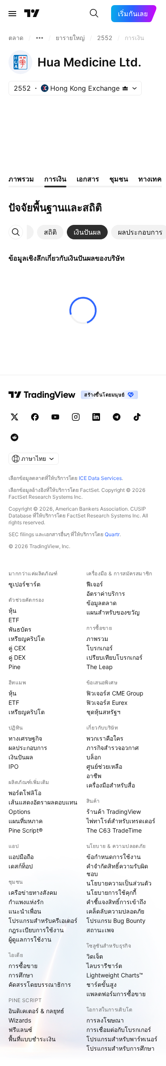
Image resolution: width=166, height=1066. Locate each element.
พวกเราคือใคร (104, 738)
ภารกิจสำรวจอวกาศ (112, 747)
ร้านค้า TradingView (113, 811)
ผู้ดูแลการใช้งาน (30, 939)
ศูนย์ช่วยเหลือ (104, 766)
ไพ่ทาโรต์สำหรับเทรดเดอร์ (120, 821)
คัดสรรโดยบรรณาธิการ (40, 984)
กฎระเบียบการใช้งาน (36, 930)
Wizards (20, 1020)
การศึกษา (21, 975)
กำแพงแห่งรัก (26, 901)
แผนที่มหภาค (26, 821)
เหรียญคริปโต (27, 638)
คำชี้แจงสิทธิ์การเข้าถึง (116, 901)
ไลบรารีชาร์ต (104, 965)
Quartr (112, 534)
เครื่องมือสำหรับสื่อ (110, 785)
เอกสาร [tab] (88, 179)
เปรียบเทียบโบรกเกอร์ (114, 657)
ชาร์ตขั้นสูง (101, 984)
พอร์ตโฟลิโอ (25, 792)
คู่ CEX (17, 648)
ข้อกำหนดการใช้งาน (113, 856)
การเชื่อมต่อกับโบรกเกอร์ (118, 1029)
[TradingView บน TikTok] (137, 417)
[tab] (50, 232)
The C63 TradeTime (114, 830)
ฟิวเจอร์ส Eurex (107, 702)
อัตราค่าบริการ (105, 593)
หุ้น (13, 610)
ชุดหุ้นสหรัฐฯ (103, 711)
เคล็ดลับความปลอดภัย (115, 911)
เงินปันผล (21, 757)
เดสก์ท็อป (21, 866)
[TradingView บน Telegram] (117, 417)
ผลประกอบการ (28, 747)
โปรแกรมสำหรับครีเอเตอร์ (43, 920)
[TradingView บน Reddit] (14, 437)
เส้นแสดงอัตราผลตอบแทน (43, 802)
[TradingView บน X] (14, 417)
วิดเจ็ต (94, 956)
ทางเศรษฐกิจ (25, 738)
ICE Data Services (100, 478)
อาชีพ (93, 775)
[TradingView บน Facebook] (35, 417)
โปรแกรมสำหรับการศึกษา (120, 1048)
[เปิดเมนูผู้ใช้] (12, 13)
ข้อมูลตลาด (101, 602)
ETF (14, 620)
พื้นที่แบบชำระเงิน (32, 1039)
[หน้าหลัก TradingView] (32, 14)
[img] (125, 88)
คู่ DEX (17, 657)
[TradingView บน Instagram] (76, 417)
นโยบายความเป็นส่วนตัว (119, 883)
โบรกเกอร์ (99, 648)
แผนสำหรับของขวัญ (113, 612)
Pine (14, 666)
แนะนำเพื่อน (25, 911)
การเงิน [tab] (55, 179)
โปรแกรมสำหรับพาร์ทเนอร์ (121, 1039)
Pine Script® (26, 830)
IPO (14, 766)
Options (19, 811)
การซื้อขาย (23, 965)
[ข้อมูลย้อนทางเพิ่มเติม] (39, 38)
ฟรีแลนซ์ (20, 1029)
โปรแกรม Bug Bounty (116, 920)
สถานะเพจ (100, 930)
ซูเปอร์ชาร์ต (24, 584)
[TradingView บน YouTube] (55, 417)
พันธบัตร (20, 629)
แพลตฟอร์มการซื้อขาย (116, 993)
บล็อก (93, 757)
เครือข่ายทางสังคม (33, 892)
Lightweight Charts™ (114, 975)
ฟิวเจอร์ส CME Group (114, 693)
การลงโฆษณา (105, 1020)
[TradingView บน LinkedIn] (96, 417)
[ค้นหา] (94, 13)
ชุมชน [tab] (118, 179)
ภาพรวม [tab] (21, 179)
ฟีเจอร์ (94, 584)
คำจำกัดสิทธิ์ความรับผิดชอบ (117, 869)
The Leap (99, 666)
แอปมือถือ (21, 856)
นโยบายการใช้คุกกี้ (111, 892)
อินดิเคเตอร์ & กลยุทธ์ (36, 1010)
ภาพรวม (97, 638)
